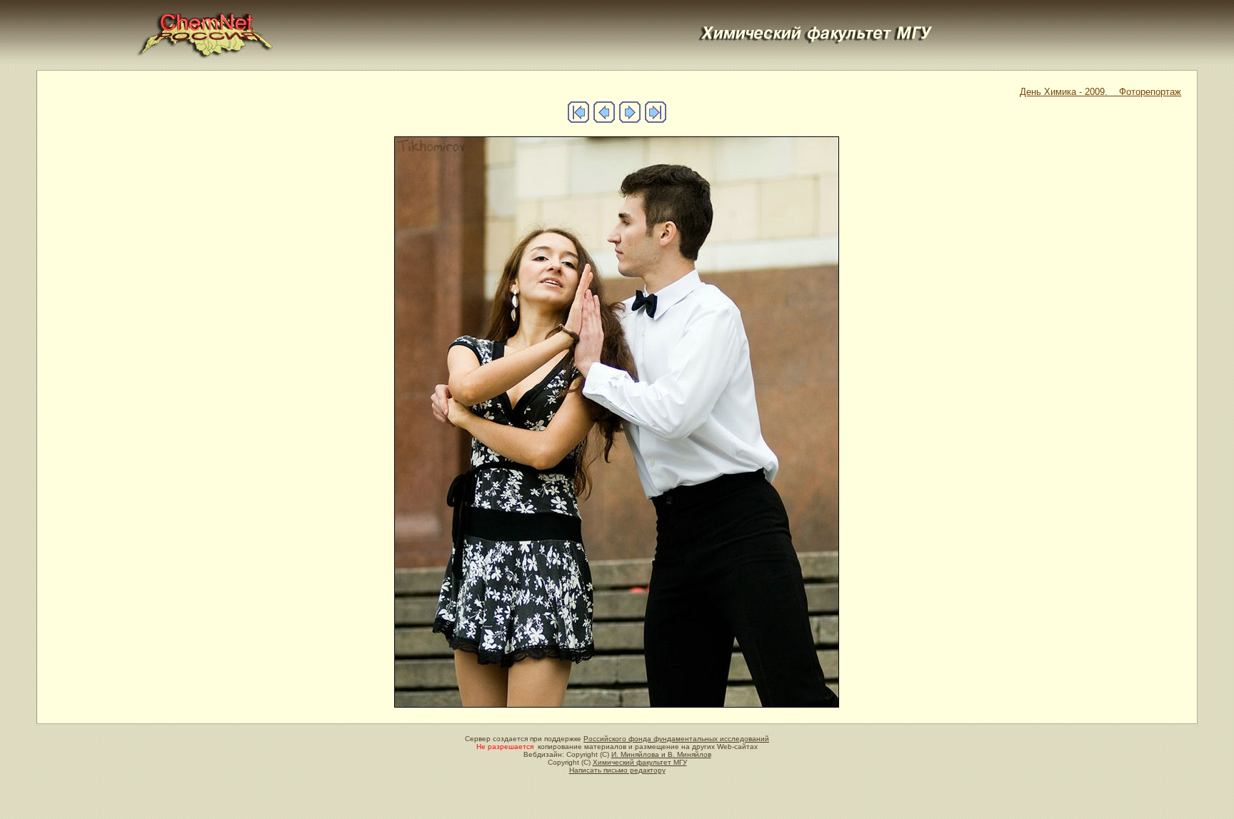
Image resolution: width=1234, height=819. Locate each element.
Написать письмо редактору (617, 770)
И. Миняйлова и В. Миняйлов (661, 754)
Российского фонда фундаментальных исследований (676, 739)
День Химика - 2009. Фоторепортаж (1100, 91)
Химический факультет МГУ (640, 762)
